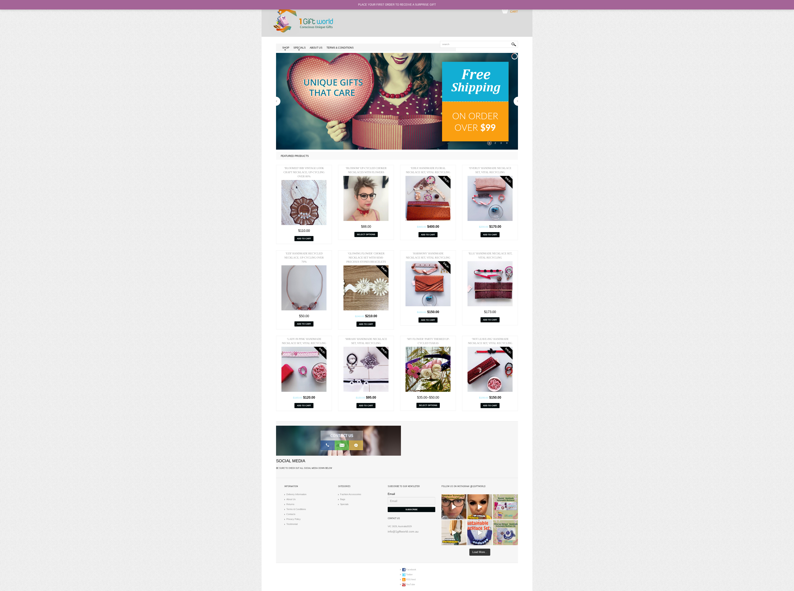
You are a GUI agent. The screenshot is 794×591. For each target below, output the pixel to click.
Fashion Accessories (350, 494)
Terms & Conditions (340, 47)
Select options (366, 234)
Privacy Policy (293, 519)
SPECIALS (299, 48)
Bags (342, 499)
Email (391, 494)
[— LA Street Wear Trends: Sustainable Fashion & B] (453, 532)
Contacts (290, 514)
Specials (344, 504)
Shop (285, 48)
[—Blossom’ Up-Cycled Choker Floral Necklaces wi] (479, 506)
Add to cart (304, 238)
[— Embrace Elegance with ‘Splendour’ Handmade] (453, 506)
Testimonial (292, 524)
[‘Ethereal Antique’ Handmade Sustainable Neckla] (479, 532)
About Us (316, 47)
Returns (290, 504)
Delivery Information (296, 494)
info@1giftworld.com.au (403, 531)
